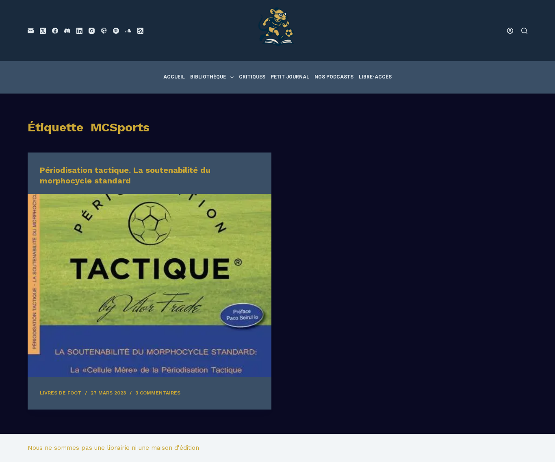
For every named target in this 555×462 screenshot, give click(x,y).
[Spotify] (116, 31)
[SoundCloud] (128, 31)
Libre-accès (375, 77)
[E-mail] (31, 31)
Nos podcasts (333, 77)
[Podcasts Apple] (104, 31)
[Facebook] (55, 31)
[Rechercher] (524, 31)
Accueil (174, 77)
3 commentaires (157, 393)
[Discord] (67, 31)
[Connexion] (510, 31)
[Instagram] (92, 31)
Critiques (252, 77)
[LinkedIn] (79, 31)
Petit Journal (290, 77)
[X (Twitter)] (43, 31)
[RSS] (140, 31)
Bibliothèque (208, 77)
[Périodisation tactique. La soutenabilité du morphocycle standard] (149, 285)
